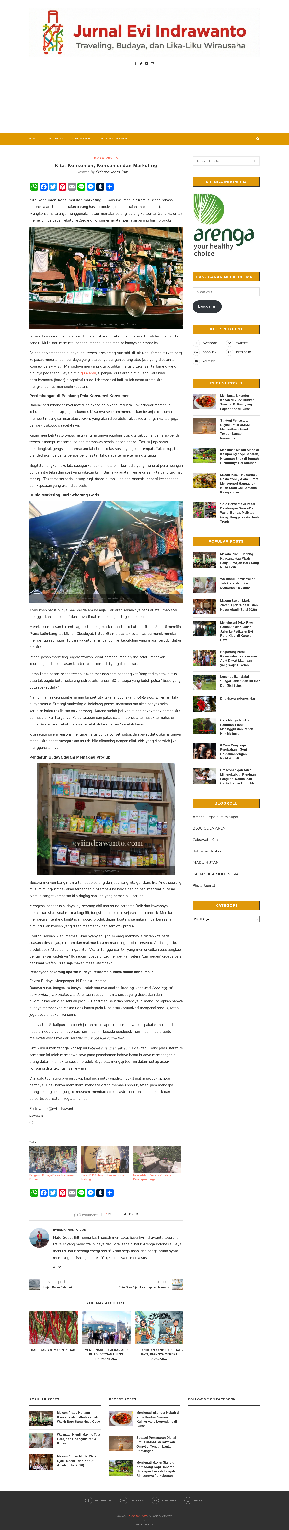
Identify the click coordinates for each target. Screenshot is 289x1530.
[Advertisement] (144, 103)
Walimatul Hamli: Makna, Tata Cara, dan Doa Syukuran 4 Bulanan (238, 583)
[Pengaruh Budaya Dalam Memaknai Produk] (53, 1159)
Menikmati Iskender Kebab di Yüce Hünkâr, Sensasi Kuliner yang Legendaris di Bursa (237, 402)
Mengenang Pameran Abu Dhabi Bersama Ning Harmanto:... (106, 1354)
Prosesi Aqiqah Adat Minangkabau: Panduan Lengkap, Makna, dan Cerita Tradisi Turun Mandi (239, 776)
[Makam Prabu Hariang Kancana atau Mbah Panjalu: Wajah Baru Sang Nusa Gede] (204, 560)
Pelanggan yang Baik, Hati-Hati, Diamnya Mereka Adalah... (159, 1354)
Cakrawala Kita (205, 839)
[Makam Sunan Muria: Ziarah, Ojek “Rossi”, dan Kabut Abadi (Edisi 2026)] (204, 606)
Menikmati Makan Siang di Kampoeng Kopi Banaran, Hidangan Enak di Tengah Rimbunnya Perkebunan (239, 456)
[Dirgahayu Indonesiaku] (204, 704)
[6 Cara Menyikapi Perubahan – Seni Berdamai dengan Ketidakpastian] (204, 751)
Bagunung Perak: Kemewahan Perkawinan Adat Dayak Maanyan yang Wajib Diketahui (238, 658)
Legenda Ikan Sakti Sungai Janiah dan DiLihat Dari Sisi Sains (240, 681)
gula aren (88, 373)
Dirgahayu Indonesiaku (237, 698)
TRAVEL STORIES (53, 139)
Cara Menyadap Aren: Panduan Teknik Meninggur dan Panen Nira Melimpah (236, 727)
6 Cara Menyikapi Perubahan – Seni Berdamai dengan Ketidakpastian (233, 752)
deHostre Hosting (207, 851)
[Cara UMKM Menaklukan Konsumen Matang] (105, 1159)
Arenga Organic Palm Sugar (215, 817)
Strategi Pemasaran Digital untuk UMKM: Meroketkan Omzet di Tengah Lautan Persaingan (235, 429)
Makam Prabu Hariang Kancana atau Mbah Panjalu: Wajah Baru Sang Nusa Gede (239, 560)
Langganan (207, 306)
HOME (32, 139)
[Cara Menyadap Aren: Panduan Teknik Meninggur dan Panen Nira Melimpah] (204, 726)
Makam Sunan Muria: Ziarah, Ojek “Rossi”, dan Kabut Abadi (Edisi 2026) (239, 605)
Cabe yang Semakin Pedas (53, 1350)
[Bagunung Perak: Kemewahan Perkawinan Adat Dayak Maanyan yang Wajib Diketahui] (204, 658)
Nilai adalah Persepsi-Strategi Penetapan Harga (152, 1177)
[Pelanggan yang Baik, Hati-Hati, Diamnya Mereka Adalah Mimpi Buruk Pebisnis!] (159, 1327)
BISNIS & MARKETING (106, 157)
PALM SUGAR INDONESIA (215, 874)
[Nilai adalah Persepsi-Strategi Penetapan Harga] (157, 1159)
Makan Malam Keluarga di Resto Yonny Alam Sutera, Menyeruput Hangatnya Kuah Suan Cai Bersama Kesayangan (239, 483)
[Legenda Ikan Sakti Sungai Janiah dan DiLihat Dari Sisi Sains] (204, 682)
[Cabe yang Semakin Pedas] (53, 1327)
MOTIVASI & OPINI (81, 139)
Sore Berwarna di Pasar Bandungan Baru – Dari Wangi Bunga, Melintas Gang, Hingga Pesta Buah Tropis (239, 512)
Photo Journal (204, 885)
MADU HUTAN (206, 862)
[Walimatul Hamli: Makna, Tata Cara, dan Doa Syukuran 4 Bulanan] (204, 585)
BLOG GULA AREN (209, 828)
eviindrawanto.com (112, 172)
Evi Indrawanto (138, 1516)
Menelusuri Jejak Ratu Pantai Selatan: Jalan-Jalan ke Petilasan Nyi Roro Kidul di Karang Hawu (236, 631)
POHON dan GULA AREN (113, 139)
